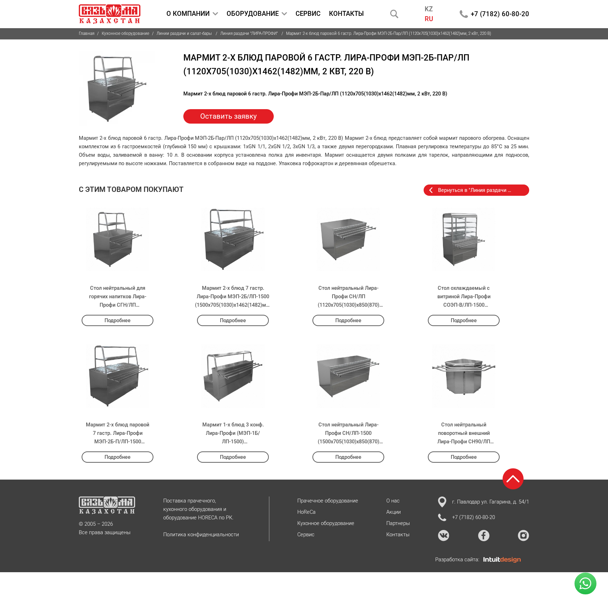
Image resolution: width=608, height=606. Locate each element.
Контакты (398, 534)
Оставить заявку (228, 116)
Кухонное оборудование (125, 33)
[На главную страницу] (109, 14)
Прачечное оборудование (327, 501)
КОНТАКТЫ (346, 14)
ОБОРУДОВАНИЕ (253, 14)
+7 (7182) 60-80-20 (500, 14)
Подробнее (117, 320)
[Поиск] (394, 14)
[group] (117, 89)
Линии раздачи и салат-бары (185, 33)
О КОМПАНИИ (188, 14)
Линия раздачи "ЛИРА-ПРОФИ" (249, 33)
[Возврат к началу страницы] (513, 478)
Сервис (306, 534)
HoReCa (306, 512)
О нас (393, 501)
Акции (393, 512)
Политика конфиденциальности (201, 534)
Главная (86, 33)
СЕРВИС (308, 14)
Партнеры (398, 523)
